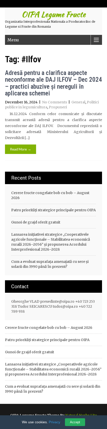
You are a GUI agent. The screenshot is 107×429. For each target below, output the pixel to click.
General (78, 102)
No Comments (54, 102)
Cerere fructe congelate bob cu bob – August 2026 (50, 195)
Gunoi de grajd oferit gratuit (35, 222)
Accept (75, 422)
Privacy (54, 422)
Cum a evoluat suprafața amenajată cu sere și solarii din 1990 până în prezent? (50, 264)
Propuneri (58, 107)
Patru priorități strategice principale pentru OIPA (53, 210)
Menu (13, 39)
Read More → (20, 149)
